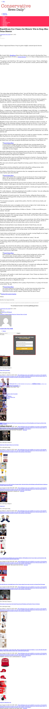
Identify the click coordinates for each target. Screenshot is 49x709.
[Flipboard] (9, 312)
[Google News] (3, 312)
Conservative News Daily (5, 34)
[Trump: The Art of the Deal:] (5, 365)
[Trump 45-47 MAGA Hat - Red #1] (3, 673)
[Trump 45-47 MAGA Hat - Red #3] (3, 686)
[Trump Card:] (3, 501)
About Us (5, 21)
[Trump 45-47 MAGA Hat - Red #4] (3, 693)
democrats (12, 383)
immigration (22, 383)
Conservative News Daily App (9, 397)
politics (34, 383)
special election (22, 56)
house (20, 383)
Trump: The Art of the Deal (5, 370)
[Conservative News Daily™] (16, 11)
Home (4, 16)
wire (19, 385)
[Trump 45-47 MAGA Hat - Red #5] (3, 700)
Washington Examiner (12, 385)
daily (9, 383)
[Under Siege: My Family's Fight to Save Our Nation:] (5, 440)
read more (25, 430)
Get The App (5, 23)
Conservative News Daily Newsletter (10, 393)
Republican (13, 55)
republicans (42, 383)
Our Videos (5, 17)
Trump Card (2, 506)
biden (1, 383)
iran (25, 383)
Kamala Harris (28, 383)
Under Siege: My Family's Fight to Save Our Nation (9, 444)
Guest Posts (5, 25)
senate (45, 383)
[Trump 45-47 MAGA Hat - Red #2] (3, 680)
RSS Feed (5, 24)
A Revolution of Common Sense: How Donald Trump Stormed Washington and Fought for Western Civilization (20, 603)
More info (23, 376)
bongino (5, 383)
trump (2, 385)
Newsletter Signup (6, 22)
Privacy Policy (5, 395)
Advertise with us (6, 398)
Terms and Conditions (7, 396)
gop (15, 383)
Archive (4, 19)
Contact (4, 20)
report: (39, 383)
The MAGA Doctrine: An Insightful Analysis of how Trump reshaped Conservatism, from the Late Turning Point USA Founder (22, 584)
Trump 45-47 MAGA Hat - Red (5, 702)
